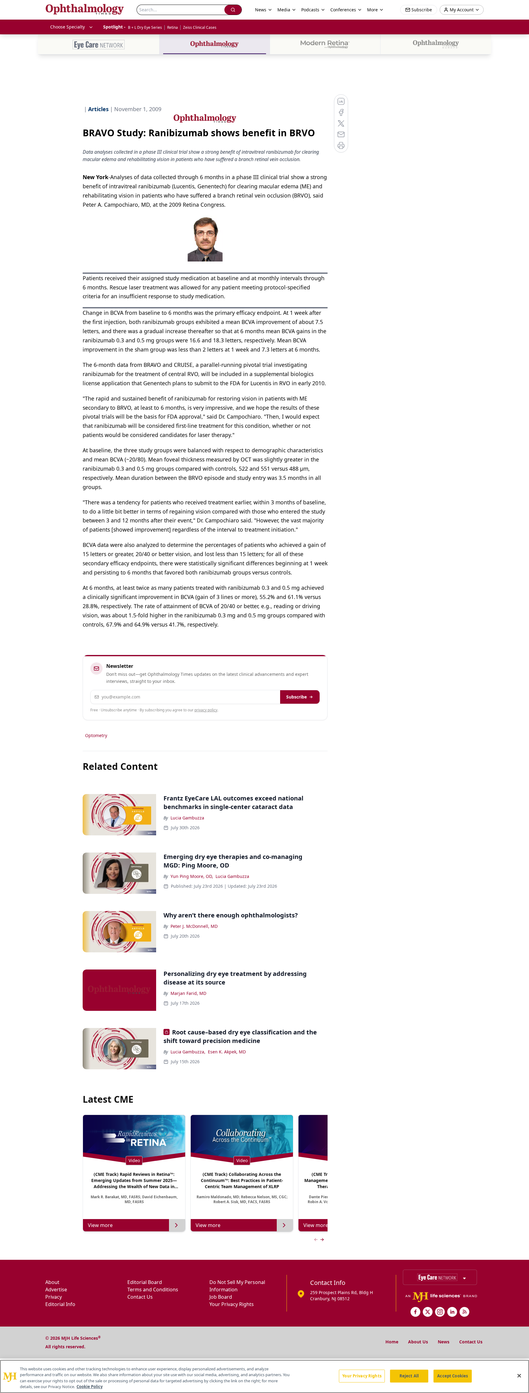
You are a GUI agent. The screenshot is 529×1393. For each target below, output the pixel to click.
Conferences (343, 10)
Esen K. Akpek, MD (227, 1052)
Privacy (53, 1296)
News (443, 1342)
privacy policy (205, 710)
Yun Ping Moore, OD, (192, 876)
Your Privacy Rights (231, 1304)
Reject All (409, 1376)
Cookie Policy (90, 1386)
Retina (172, 27)
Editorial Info (60, 1304)
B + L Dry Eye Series (145, 27)
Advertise (56, 1289)
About (52, 1282)
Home (391, 1342)
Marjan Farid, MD (188, 993)
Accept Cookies (452, 1376)
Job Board (220, 1296)
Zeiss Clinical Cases (199, 27)
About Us (418, 1342)
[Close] (519, 1375)
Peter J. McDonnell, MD (194, 926)
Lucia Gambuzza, (188, 1052)
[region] (264, 1376)
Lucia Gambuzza (187, 818)
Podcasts (310, 10)
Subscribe (296, 697)
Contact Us (140, 1296)
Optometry (96, 735)
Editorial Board (144, 1282)
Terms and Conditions (152, 1289)
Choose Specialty (67, 27)
